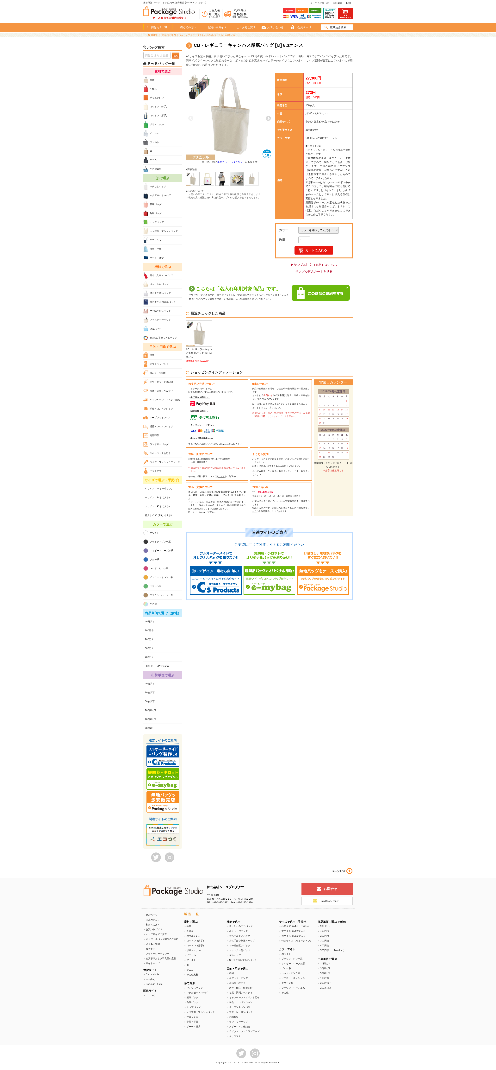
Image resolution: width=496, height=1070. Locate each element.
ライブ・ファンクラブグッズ (165, 462)
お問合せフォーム (287, 471)
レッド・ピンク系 (159, 568)
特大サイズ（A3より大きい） (160, 515)
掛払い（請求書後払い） (202, 438)
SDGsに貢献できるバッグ (163, 337)
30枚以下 (150, 692)
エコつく (150, 995)
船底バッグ (155, 204)
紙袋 (152, 80)
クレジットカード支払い (202, 425)
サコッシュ (155, 240)
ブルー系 (154, 559)
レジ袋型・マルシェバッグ (164, 231)
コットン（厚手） (159, 115)
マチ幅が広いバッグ (160, 311)
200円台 (149, 639)
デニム (153, 160)
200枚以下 (150, 719)
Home (154, 35)
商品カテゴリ (153, 919)
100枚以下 (150, 710)
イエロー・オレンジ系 (161, 577)
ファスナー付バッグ (160, 320)
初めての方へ (188, 27)
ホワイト (154, 532)
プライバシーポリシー (157, 953)
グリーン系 (155, 586)
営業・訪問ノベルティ (161, 390)
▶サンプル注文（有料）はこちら (314, 264)
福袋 (152, 355)
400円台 (149, 657)
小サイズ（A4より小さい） (159, 488)
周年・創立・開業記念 (161, 382)
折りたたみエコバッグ (161, 275)
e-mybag (150, 979)
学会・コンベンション (161, 408)
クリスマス (155, 471)
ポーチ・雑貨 (157, 257)
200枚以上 (150, 728)
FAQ (348, 3)
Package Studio (154, 984)
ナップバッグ (157, 222)
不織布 (153, 88)
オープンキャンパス (160, 417)
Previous (191, 118)
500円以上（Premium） (157, 666)
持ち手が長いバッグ (160, 293)
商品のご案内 (169, 35)
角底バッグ (155, 213)
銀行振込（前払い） (200, 397)
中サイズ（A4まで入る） (158, 497)
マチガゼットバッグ (160, 195)
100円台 (149, 630)
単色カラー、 (224, 162)
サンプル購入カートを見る (313, 271)
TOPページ (152, 915)
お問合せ (330, 889)
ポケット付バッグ (159, 284)
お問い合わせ (275, 27)
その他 (153, 604)
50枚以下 (150, 701)
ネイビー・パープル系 (161, 550)
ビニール (154, 133)
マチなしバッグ (158, 186)
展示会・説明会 (158, 373)
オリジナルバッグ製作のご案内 (162, 939)
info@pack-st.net (329, 901)
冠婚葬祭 (154, 435)
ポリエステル (157, 124)
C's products (152, 974)
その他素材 (155, 169)
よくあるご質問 (246, 27)
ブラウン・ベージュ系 (161, 595)
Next (268, 118)
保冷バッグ (155, 328)
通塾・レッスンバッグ (161, 426)
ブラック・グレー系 (160, 541)
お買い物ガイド (217, 27)
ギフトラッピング (159, 364)
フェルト (154, 142)
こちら (225, 443)
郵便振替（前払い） (200, 411)
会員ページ (304, 27)
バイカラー (238, 162)
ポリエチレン (157, 97)
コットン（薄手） (159, 106)
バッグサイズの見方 (156, 934)
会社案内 (337, 3)
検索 (175, 55)
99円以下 (150, 621)
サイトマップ (153, 963)
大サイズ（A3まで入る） (158, 506)
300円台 (149, 648)
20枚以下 (150, 683)
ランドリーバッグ (159, 444)
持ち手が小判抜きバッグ (162, 302)
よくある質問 (153, 944)
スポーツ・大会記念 (160, 453)
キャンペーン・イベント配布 (165, 399)
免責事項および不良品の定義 (161, 958)
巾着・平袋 (155, 249)
